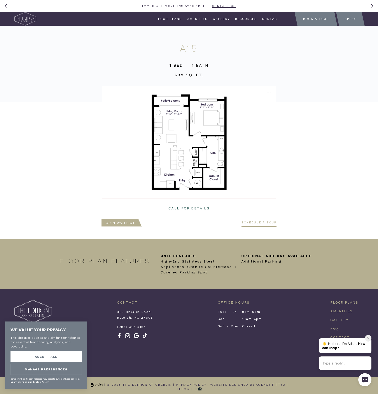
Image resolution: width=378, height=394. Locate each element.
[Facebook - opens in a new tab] (119, 337)
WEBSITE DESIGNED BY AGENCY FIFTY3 (247, 384)
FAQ (334, 329)
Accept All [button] (46, 356)
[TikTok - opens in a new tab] (144, 337)
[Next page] (369, 6)
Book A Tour (316, 19)
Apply (350, 19)
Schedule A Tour (259, 222)
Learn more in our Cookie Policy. (29, 382)
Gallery (221, 19)
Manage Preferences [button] (46, 369)
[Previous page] (9, 6)
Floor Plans (169, 19)
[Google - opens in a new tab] (136, 337)
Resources (246, 19)
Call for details (189, 208)
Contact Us (224, 6)
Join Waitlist (120, 223)
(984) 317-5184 (131, 326)
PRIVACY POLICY (191, 384)
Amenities (197, 19)
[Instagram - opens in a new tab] (127, 337)
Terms (182, 389)
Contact (271, 19)
